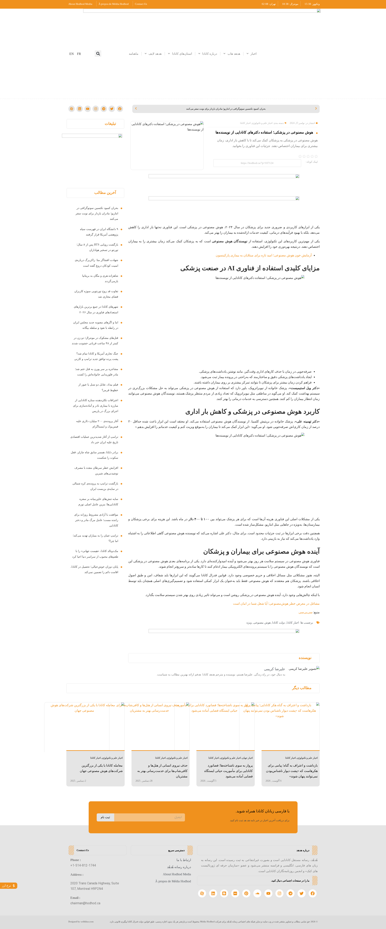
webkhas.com (87, 921)
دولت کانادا (278, 622)
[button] (98, 53)
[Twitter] (112, 109)
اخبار (253, 53)
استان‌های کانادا (182, 53)
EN (71, 53)
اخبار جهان (247, 757)
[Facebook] (120, 109)
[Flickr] (235, 893)
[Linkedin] (79, 109)
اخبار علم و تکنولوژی (262, 123)
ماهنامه (133, 53)
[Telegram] (104, 109)
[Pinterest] (246, 893)
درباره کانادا (209, 53)
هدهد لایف (155, 53)
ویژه (249, 622)
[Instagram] (95, 109)
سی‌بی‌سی (305, 612)
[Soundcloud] (257, 893)
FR (79, 53)
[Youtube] (87, 109)
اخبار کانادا (245, 123)
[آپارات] (71, 109)
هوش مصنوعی (262, 622)
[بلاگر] (224, 893)
